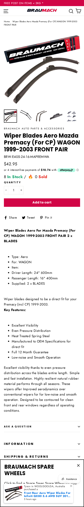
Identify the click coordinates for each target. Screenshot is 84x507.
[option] (42, 69)
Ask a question (18, 426)
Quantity (12, 182)
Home (7, 21)
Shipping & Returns (26, 456)
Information (19, 444)
